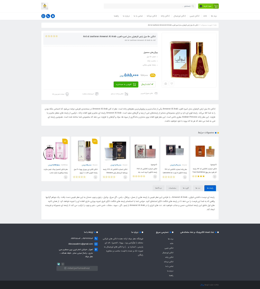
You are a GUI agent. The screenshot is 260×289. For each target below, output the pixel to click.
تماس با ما (138, 16)
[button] (208, 6)
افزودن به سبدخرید (124, 84)
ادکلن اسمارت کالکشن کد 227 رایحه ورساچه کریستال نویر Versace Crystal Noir (115, 172)
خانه (205, 16)
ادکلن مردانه (152, 16)
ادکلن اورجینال (180, 16)
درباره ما (126, 16)
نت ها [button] (198, 188)
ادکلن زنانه (165, 16)
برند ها (214, 16)
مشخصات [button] (172, 188)
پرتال (202, 284)
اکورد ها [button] (186, 188)
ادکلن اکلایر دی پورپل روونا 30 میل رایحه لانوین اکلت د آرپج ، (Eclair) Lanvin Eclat (86, 172)
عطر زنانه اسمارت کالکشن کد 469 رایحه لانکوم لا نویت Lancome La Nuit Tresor (175, 172)
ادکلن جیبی (194, 16)
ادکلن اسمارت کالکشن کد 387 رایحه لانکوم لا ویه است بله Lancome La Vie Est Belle (147, 172)
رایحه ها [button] (210, 188)
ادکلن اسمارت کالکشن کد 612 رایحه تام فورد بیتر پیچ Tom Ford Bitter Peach (204, 172)
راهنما (116, 16)
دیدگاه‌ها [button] (158, 188)
